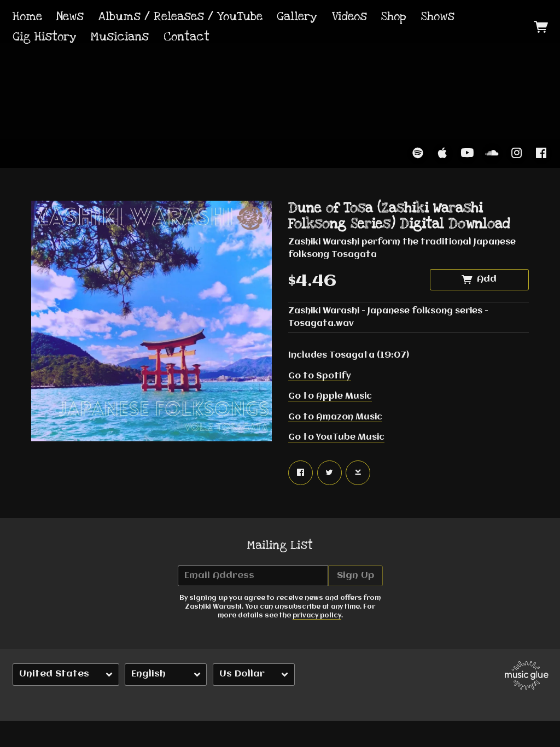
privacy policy (317, 615)
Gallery (297, 16)
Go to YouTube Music (336, 437)
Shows (437, 16)
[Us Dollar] (254, 674)
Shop (393, 16)
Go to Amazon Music (335, 417)
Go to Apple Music (330, 396)
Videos (349, 16)
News (70, 16)
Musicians (120, 36)
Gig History (45, 36)
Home (27, 16)
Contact (186, 36)
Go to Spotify (319, 376)
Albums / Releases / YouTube (180, 16)
